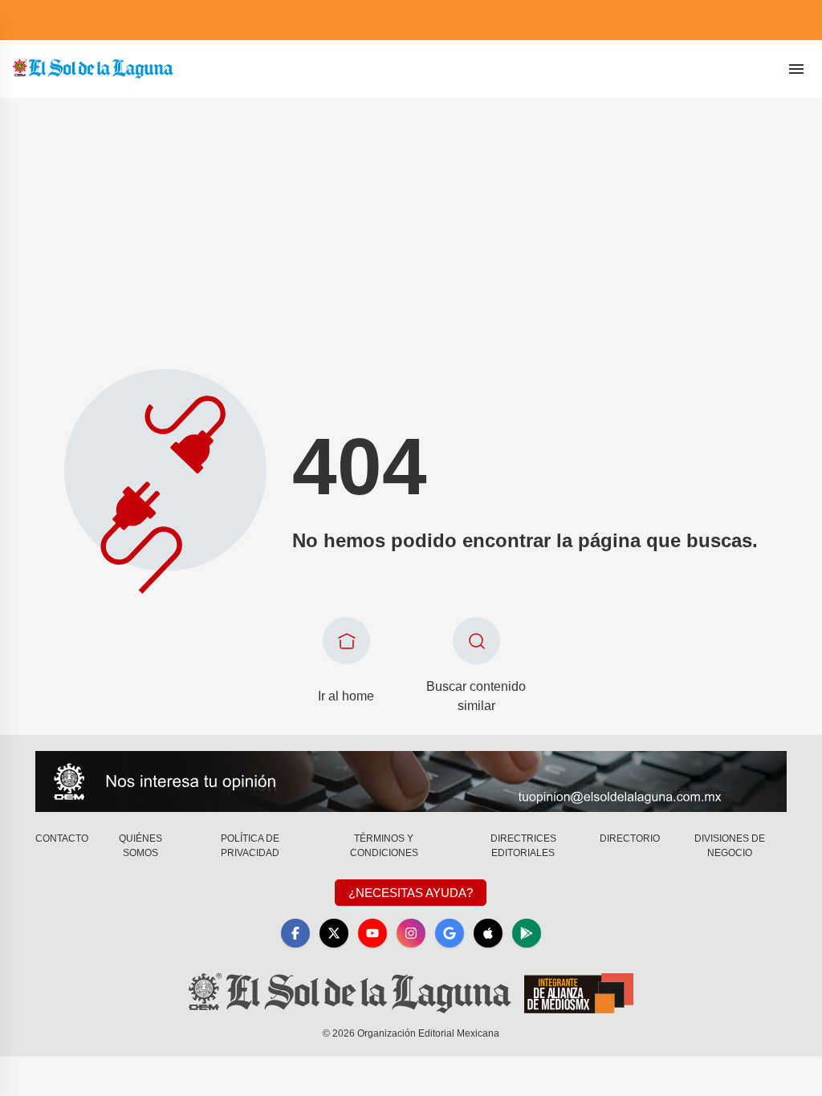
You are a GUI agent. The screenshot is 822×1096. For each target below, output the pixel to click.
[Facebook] (295, 933)
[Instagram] (411, 933)
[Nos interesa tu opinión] (411, 781)
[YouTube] (372, 933)
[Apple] (488, 933)
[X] (333, 933)
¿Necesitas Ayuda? (410, 892)
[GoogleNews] (449, 933)
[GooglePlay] (526, 933)
